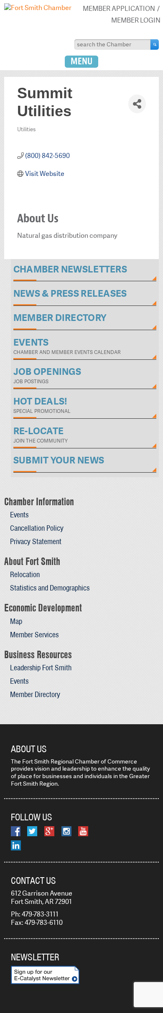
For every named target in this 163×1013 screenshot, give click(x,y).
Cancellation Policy (37, 528)
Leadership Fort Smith (40, 667)
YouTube (83, 831)
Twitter (32, 831)
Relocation (25, 574)
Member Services (34, 634)
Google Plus (49, 831)
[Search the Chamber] (154, 44)
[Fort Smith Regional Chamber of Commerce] (37, 7)
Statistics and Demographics (49, 588)
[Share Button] (137, 103)
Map (16, 621)
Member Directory (35, 694)
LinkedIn (16, 845)
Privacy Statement (35, 541)
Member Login (135, 20)
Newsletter (35, 957)
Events (19, 514)
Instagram (66, 831)
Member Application (119, 8)
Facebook (15, 831)
